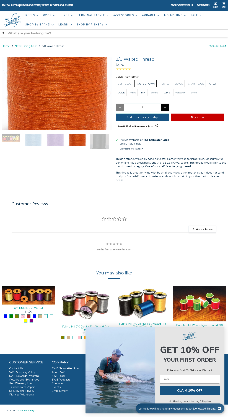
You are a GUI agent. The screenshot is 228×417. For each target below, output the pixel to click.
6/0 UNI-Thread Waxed (28, 308)
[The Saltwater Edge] (13, 20)
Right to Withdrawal (21, 394)
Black (179, 83)
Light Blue (124, 83)
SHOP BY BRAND (37, 24)
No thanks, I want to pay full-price (190, 401)
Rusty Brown (145, 83)
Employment (60, 390)
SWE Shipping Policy (22, 372)
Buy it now (197, 117)
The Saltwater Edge (25, 410)
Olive (121, 92)
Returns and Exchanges (24, 379)
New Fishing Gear (26, 46)
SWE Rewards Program (24, 375)
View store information (131, 148)
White (154, 92)
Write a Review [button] (204, 229)
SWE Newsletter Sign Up (182, 5)
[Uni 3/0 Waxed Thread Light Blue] (57, 93)
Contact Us (16, 368)
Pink (133, 92)
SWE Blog (58, 375)
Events (56, 387)
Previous (212, 46)
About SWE (59, 372)
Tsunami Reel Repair (22, 387)
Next (223, 46)
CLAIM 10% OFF (189, 390)
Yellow (180, 92)
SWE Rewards (203, 5)
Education (58, 383)
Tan (143, 92)
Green (213, 83)
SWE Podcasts (61, 379)
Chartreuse (196, 83)
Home (6, 46)
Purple (164, 83)
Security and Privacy (21, 390)
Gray (194, 92)
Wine (167, 92)
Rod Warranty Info (20, 383)
